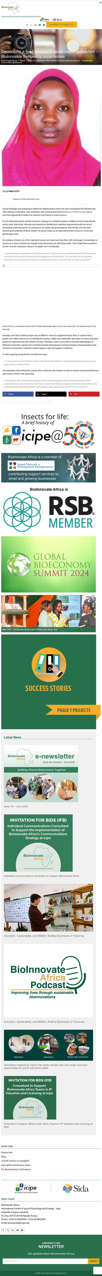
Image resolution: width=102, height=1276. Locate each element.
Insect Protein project (77, 212)
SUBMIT (93, 1261)
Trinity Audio (25, 199)
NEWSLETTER (61, 24)
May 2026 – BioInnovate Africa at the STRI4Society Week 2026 (30, 629)
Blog (4, 191)
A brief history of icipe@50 (15, 1161)
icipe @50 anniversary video (15, 1165)
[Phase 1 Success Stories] (51, 683)
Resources (6, 1152)
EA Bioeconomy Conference (15, 1169)
